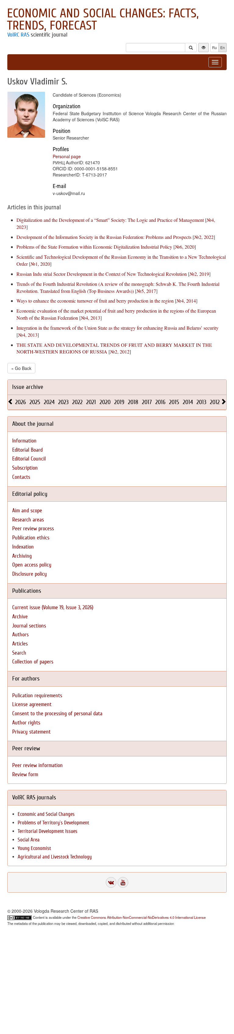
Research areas (28, 520)
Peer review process (33, 528)
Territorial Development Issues (47, 831)
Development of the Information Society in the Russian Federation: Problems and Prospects (103, 237)
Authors (20, 634)
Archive (20, 616)
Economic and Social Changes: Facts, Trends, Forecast (103, 19)
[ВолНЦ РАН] (111, 882)
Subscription (25, 468)
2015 (174, 402)
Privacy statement (31, 732)
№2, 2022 (204, 237)
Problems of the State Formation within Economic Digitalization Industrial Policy (94, 246)
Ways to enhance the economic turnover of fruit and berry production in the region (95, 300)
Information (24, 441)
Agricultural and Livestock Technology (55, 857)
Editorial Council (29, 459)
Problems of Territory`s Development (53, 823)
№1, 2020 (40, 264)
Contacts (21, 477)
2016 (160, 402)
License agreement (31, 704)
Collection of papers (32, 662)
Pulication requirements (37, 695)
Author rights (26, 723)
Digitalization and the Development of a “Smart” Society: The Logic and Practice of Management (110, 220)
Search (19, 653)
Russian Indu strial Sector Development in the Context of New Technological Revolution (101, 274)
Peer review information (37, 765)
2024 (49, 402)
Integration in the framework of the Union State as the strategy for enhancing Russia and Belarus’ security (117, 328)
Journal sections (29, 626)
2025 (35, 402)
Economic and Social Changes (46, 814)
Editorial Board (27, 450)
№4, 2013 (90, 317)
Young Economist (34, 848)
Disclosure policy (29, 574)
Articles (20, 644)
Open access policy (31, 565)
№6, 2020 (184, 246)
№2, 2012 (119, 351)
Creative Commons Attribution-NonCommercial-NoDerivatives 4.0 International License (141, 917)
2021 (91, 402)
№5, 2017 (146, 291)
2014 (188, 402)
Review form (25, 774)
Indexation (23, 547)
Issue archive (27, 386)
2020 (105, 402)
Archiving (22, 556)
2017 (147, 402)
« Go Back (21, 368)
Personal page (67, 156)
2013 (201, 402)
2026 (20, 402)
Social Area (29, 840)
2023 (63, 402)
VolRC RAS (18, 34)
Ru (214, 47)
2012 (215, 402)
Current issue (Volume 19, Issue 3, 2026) (52, 607)
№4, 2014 (186, 300)
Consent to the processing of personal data (57, 713)
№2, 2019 (199, 274)
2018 (133, 402)
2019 (119, 402)
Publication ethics (30, 538)
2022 (77, 402)
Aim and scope (27, 510)
